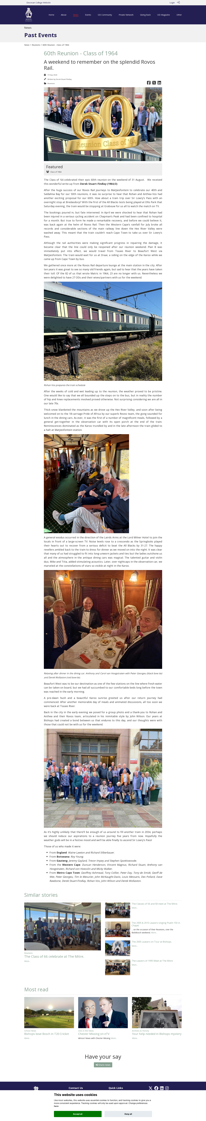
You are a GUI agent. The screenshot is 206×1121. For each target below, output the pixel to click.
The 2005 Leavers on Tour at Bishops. (152, 941)
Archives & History (140, 1030)
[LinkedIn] (162, 1089)
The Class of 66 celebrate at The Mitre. (54, 956)
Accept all (77, 1114)
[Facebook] (156, 1089)
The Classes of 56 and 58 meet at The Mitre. (155, 903)
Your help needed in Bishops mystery (156, 1034)
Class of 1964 (55, 172)
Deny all (128, 1114)
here (56, 1106)
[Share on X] (154, 83)
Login (172, 2)
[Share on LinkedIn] (159, 83)
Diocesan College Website (38, 2)
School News (30, 1030)
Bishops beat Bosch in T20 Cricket (46, 1034)
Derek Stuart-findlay (64, 79)
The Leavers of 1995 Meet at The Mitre (152, 960)
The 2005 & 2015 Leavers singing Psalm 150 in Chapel (156, 924)
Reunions (36, 45)
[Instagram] (167, 1089)
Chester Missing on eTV (93, 1034)
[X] (151, 1089)
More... (27, 961)
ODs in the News (86, 1030)
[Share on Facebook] (149, 83)
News (26, 45)
